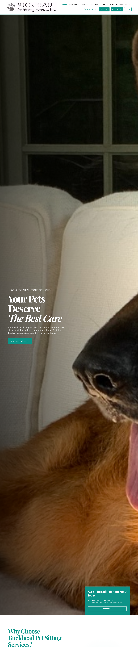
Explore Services (18, 341)
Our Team (94, 4)
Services (84, 4)
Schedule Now (107, 609)
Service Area (74, 4)
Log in (105, 9)
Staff (128, 9)
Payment (119, 4)
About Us (104, 4)
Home (64, 4)
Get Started (117, 9)
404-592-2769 (92, 9)
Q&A (112, 4)
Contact (128, 4)
